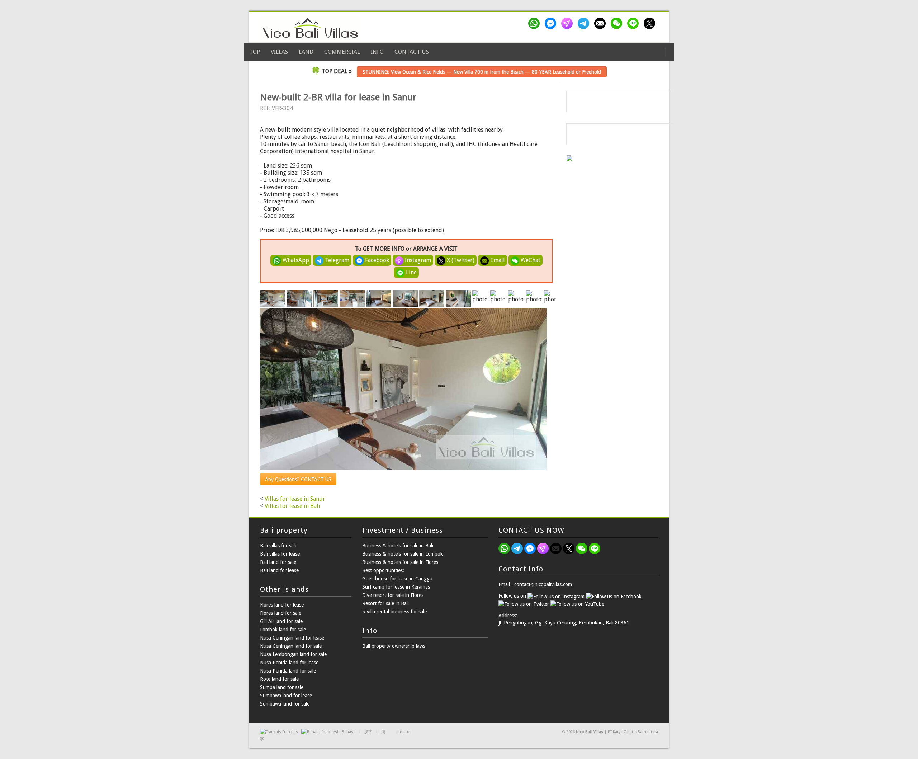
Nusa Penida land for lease (289, 662)
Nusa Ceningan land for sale (291, 646)
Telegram (336, 260)
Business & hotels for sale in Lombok (402, 554)
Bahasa (348, 732)
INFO (377, 51)
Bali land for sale (278, 562)
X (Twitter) (459, 260)
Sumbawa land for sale (284, 704)
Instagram (417, 260)
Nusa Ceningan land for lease (292, 638)
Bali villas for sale (278, 545)
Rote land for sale (279, 679)
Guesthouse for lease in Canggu (397, 578)
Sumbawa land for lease (286, 695)
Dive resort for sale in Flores (392, 595)
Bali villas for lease (280, 554)
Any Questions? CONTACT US (298, 479)
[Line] (634, 23)
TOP (254, 51)
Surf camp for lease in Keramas (396, 587)
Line (410, 272)
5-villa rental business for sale (394, 611)
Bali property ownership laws (393, 646)
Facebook (376, 260)
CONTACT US (411, 51)
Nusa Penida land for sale (288, 671)
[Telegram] (585, 23)
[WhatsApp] (535, 23)
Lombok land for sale (283, 629)
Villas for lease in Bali (292, 506)
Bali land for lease (279, 570)
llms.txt (403, 732)
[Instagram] (568, 23)
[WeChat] (618, 23)
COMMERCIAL (342, 51)
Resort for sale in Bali (385, 603)
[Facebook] (552, 23)
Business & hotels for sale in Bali (397, 545)
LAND (306, 51)
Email (497, 260)
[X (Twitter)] (651, 23)
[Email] (601, 23)
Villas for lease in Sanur (295, 498)
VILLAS (279, 51)
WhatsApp (295, 260)
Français (290, 732)
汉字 (368, 732)
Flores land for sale (280, 613)
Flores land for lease (282, 605)
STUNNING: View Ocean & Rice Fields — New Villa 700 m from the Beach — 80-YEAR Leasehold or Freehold (482, 72)
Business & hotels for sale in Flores (400, 562)
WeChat (529, 260)
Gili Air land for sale (281, 621)
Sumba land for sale (281, 687)
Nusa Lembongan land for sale (293, 654)
